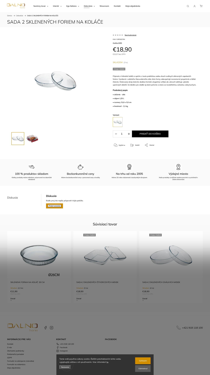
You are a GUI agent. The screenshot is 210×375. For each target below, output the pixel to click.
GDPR (9, 358)
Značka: (117, 43)
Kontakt (10, 344)
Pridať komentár (54, 206)
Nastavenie (65, 367)
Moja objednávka (13, 368)
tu (107, 362)
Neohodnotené (130, 35)
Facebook (45, 328)
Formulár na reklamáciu (16, 364)
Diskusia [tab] (12, 197)
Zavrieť (190, 153)
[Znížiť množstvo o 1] (116, 134)
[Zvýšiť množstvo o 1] (129, 134)
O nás (9, 347)
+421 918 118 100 (192, 327)
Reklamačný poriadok (15, 354)
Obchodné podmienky (15, 351)
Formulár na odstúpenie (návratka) (20, 361)
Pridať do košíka (150, 134)
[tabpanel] (39, 267)
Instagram (51, 328)
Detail (12, 298)
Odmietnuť (142, 368)
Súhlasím (143, 361)
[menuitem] (40, 6)
